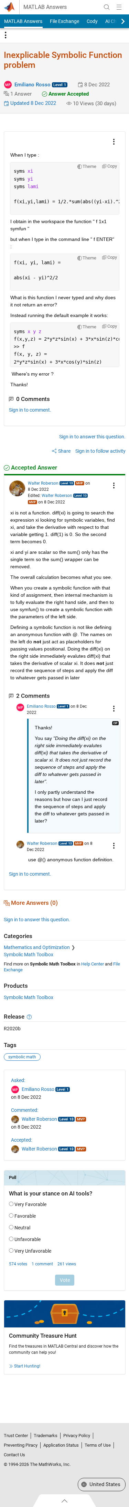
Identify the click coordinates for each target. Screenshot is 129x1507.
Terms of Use (98, 1445)
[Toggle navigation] (5, 35)
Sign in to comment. (30, 410)
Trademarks (45, 1435)
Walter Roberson (43, 483)
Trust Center (16, 1435)
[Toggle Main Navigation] (119, 7)
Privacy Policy (76, 1435)
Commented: (24, 1110)
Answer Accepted (68, 94)
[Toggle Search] (106, 7)
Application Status (61, 1445)
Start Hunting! (27, 1366)
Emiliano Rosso (32, 85)
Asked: (18, 1080)
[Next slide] (117, 21)
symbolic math (22, 1057)
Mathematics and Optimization (37, 947)
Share (64, 451)
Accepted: (21, 1140)
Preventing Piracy (20, 1445)
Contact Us (14, 1454)
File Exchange (64, 21)
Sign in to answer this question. (92, 436)
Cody (92, 21)
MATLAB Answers (45, 7)
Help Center (92, 964)
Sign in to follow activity (100, 451)
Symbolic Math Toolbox (28, 954)
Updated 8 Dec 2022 (32, 103)
